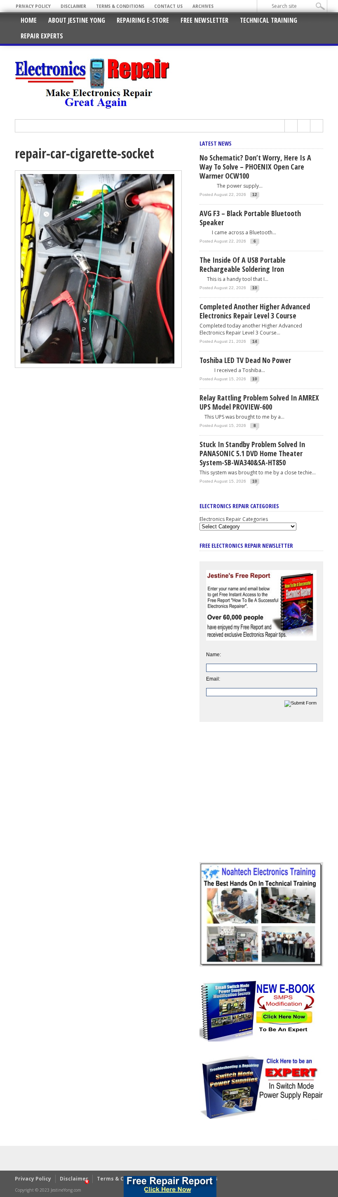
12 (254, 194)
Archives (203, 6)
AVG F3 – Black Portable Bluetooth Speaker (250, 218)
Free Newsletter (204, 20)
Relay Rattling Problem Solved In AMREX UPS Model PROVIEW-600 (259, 402)
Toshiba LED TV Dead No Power (245, 360)
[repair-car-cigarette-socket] (98, 366)
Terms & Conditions (120, 6)
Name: (213, 654)
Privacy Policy (33, 6)
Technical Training (268, 20)
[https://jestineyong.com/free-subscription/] (169, 1186)
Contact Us (168, 6)
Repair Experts (42, 35)
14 (254, 341)
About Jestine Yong (76, 20)
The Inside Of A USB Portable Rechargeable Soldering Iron (243, 264)
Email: (213, 679)
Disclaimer (73, 6)
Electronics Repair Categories (234, 519)
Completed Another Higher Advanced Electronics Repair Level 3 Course (255, 311)
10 (254, 287)
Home (29, 20)
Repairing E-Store (143, 20)
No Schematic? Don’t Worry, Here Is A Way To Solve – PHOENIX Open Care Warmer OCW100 (255, 166)
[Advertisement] (261, 798)
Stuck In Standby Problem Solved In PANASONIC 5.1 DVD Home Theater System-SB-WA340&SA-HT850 (252, 453)
